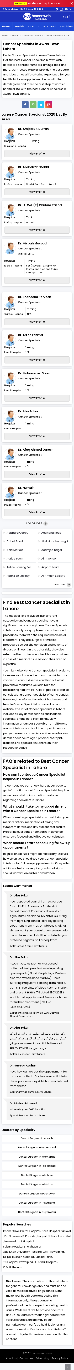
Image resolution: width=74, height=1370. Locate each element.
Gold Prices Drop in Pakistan (38, 3)
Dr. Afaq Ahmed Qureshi (36, 450)
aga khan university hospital (22, 1252)
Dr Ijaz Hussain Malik (16, 1257)
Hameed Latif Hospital (19, 1241)
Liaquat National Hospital (54, 1236)
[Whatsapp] (33, 104)
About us (11, 1358)
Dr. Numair (26, 488)
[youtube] (66, 9)
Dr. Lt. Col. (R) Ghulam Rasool (40, 205)
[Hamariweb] (37, 17)
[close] (71, 3)
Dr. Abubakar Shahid (33, 167)
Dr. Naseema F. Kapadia (20, 1236)
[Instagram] (61, 9)
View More (60, 584)
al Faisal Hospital (46, 1262)
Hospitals (49, 26)
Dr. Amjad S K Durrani (33, 129)
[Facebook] (25, 104)
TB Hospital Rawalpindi (18, 1262)
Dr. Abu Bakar (28, 411)
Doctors (33, 26)
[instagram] (48, 104)
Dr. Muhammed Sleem (34, 373)
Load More (34, 523)
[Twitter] (41, 104)
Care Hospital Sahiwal (56, 1231)
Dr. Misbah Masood (32, 243)
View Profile (37, 153)
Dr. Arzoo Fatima (30, 335)
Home (6, 26)
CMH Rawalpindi (53, 1252)
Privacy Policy (60, 1358)
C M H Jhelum (12, 1267)
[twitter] (70, 9)
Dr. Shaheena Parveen (34, 297)
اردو (67, 17)
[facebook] (57, 9)
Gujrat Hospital (30, 1231)
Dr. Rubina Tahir (41, 1257)
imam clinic (11, 1231)
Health (19, 26)
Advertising (42, 1358)
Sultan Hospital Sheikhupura (22, 1247)
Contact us (26, 1358)
